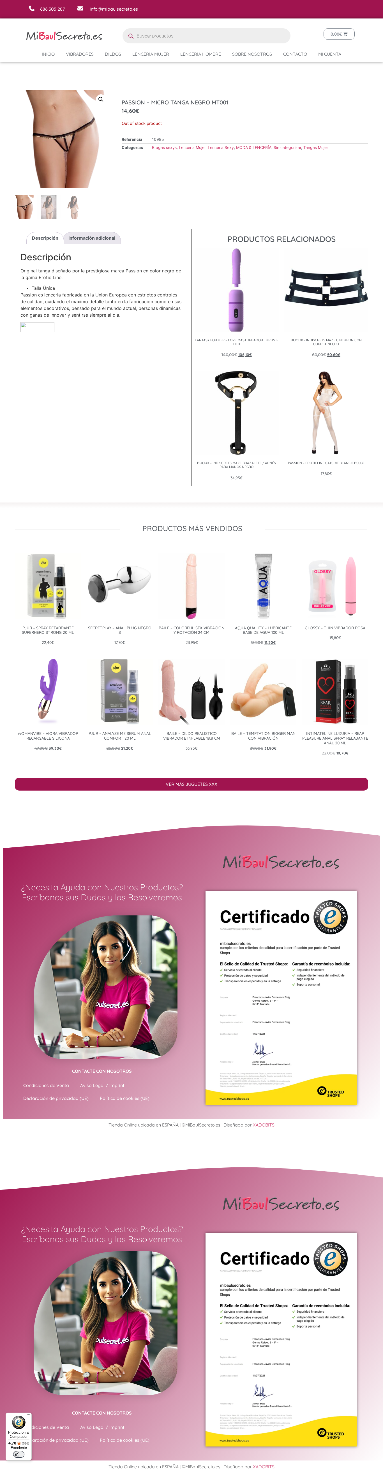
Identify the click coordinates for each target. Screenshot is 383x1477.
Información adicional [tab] (91, 238)
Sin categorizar (287, 147)
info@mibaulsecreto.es (114, 9)
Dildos (113, 54)
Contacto (295, 54)
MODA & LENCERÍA (253, 147)
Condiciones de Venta (46, 1085)
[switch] (18, 1454)
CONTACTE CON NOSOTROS (102, 1071)
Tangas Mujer (315, 147)
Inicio (48, 54)
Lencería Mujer (150, 54)
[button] (101, 99)
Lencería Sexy (221, 147)
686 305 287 (52, 9)
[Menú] (28, 1416)
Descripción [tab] (45, 238)
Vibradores (80, 54)
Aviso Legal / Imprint (102, 1085)
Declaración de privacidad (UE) (56, 1098)
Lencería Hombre (200, 54)
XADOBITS (263, 1125)
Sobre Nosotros (252, 54)
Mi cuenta (329, 54)
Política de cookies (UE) (124, 1098)
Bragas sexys (164, 147)
